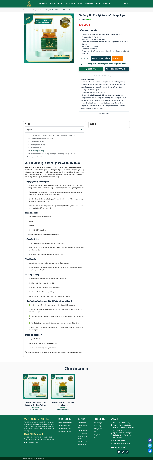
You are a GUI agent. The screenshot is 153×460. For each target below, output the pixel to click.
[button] (117, 69)
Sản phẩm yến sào (55, 4)
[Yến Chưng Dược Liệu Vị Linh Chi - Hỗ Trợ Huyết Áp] (63, 386)
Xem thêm (106, 4)
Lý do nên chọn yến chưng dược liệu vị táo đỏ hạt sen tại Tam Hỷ (53, 154)
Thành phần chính (37, 141)
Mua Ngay (117, 58)
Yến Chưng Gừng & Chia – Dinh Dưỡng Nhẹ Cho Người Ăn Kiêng (35, 403)
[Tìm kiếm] (121, 3)
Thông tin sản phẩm (35, 157)
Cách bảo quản (36, 148)
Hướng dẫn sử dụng (38, 144)
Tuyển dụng (89, 4)
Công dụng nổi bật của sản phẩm (42, 138)
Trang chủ (43, 4)
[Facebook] (119, 452)
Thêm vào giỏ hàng (101, 58)
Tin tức (79, 4)
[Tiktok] (123, 452)
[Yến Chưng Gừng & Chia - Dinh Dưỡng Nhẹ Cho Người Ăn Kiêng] (35, 386)
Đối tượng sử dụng (37, 151)
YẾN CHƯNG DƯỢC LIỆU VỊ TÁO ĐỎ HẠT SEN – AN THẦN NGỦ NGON (52, 135)
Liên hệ (98, 4)
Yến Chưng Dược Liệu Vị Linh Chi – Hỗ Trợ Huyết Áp (63, 403)
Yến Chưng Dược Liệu (36, 10)
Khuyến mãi (70, 4)
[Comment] (127, 452)
